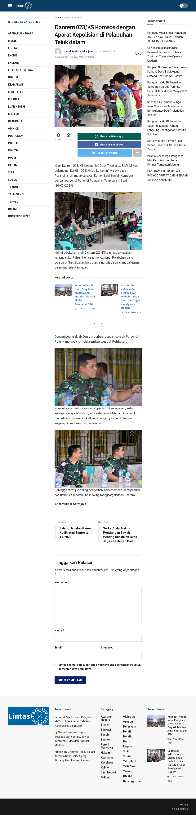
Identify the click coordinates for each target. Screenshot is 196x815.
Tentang (183, 804)
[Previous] (94, 324)
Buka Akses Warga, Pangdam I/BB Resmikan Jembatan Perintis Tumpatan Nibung (165, 160)
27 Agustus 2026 (85, 308)
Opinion (13, 128)
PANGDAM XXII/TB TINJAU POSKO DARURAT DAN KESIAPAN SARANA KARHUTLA (167, 175)
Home (58, 17)
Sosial (12, 179)
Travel (13, 201)
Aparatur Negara (72, 17)
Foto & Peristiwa (20, 70)
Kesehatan (15, 92)
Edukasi (13, 48)
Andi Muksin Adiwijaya (79, 51)
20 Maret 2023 (107, 51)
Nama (60, 630)
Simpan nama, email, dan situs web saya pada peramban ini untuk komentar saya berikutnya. (99, 666)
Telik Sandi (16, 194)
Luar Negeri (16, 106)
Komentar (62, 582)
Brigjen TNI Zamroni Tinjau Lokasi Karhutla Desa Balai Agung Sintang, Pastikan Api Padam (167, 72)
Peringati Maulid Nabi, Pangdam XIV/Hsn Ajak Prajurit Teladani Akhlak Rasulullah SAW (85, 295)
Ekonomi (14, 62)
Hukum (13, 77)
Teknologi (15, 187)
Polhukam (15, 135)
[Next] (101, 324)
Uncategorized (19, 216)
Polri (91, 57)
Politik (13, 143)
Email (59, 647)
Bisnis (12, 40)
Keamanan (15, 84)
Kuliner (13, 99)
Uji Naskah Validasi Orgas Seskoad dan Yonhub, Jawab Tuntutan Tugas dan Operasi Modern (130, 297)
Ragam (13, 165)
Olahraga (15, 121)
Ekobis (12, 55)
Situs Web (107, 647)
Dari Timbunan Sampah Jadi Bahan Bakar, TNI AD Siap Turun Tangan (166, 145)
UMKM (12, 209)
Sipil (11, 172)
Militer (83, 57)
